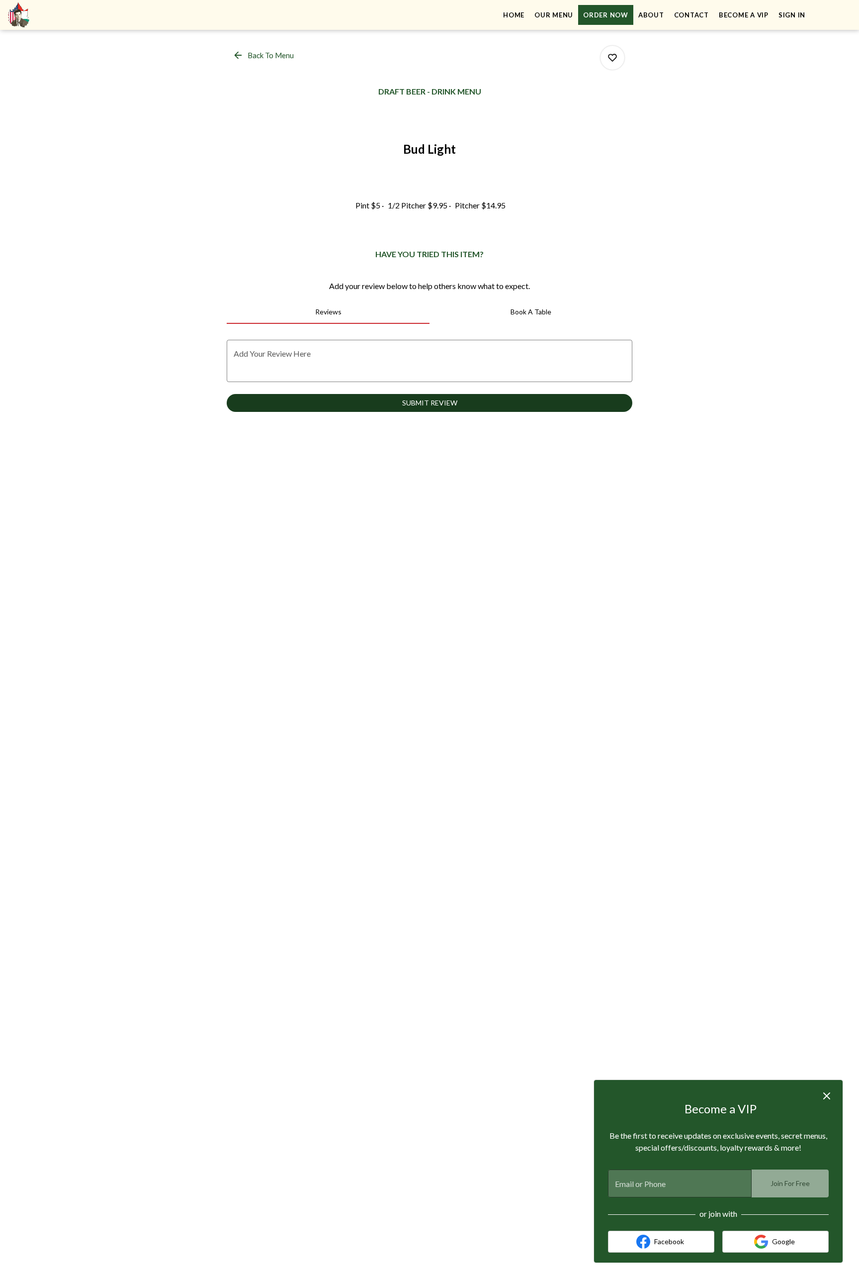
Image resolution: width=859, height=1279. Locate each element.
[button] (264, 55)
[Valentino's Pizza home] (52, 14)
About (651, 15)
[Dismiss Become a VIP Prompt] (827, 1096)
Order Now (605, 15)
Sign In (791, 15)
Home (513, 15)
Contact (691, 15)
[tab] (328, 312)
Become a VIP (744, 15)
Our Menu (553, 15)
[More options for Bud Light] (612, 58)
